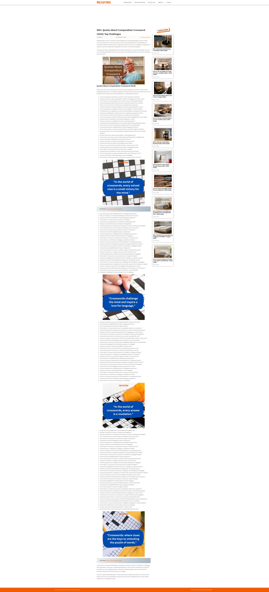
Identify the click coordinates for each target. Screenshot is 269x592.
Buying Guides (127, 2)
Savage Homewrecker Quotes (114, 560)
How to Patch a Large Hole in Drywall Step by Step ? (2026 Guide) (161, 166)
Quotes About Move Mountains (114, 209)
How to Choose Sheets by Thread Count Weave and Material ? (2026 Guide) (162, 260)
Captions (160, 2)
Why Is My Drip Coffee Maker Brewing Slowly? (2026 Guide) (161, 142)
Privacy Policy (195, 590)
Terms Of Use (203, 590)
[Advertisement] (134, 15)
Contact (169, 2)
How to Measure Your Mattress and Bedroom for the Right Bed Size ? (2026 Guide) (162, 212)
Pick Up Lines (151, 2)
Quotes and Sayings (139, 2)
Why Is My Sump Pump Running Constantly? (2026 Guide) (162, 49)
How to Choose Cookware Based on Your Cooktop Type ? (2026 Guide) (162, 119)
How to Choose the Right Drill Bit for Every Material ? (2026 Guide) (162, 189)
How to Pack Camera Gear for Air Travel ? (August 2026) (162, 96)
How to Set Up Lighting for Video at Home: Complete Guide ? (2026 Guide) (162, 73)
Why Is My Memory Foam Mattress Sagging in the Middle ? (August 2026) (163, 236)
